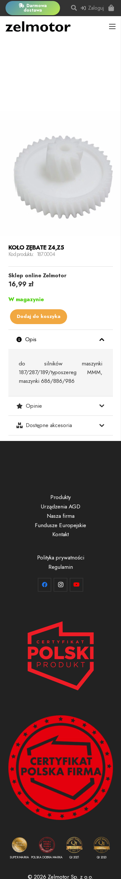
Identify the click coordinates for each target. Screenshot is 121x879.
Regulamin (60, 567)
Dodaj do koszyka (38, 316)
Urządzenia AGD (60, 506)
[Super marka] (19, 849)
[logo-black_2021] (38, 26)
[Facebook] (45, 585)
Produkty (60, 497)
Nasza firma (61, 516)
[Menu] (112, 26)
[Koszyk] (111, 8)
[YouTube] (77, 585)
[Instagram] (60, 585)
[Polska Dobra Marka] (47, 849)
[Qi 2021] (74, 849)
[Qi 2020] (102, 849)
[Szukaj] (74, 8)
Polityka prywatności (60, 557)
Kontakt (60, 534)
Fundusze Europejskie (60, 525)
